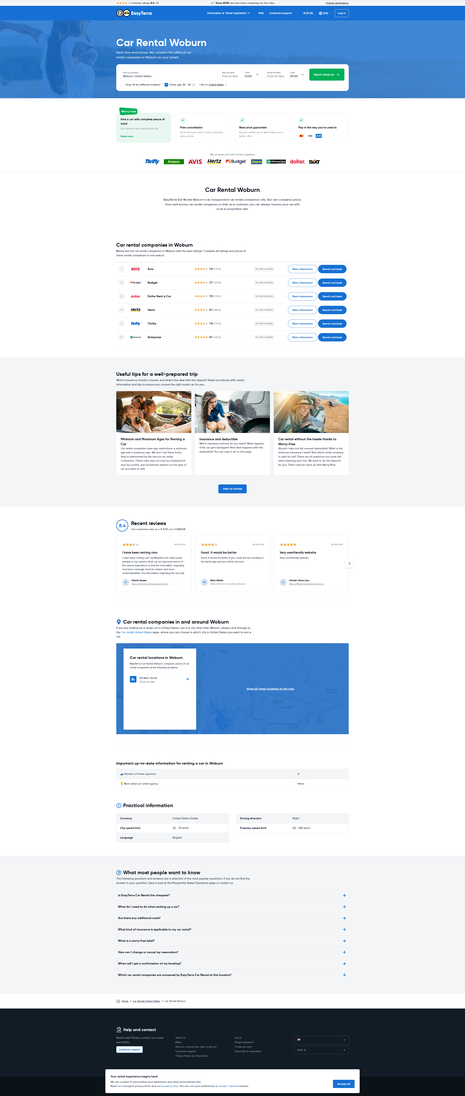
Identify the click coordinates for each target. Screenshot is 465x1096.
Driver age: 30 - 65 (180, 84)
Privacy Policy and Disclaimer (191, 1055)
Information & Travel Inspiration (226, 13)
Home (125, 1001)
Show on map (147, 681)
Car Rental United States (146, 1001)
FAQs (178, 1042)
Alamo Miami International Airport (306, 583)
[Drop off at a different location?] (122, 85)
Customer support (280, 13)
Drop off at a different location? (142, 84)
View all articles (232, 489)
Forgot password (244, 1042)
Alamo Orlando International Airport (150, 583)
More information (302, 269)
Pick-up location (131, 72)
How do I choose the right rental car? (196, 1046)
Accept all (343, 1084)
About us (180, 1037)
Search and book (332, 269)
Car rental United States (136, 632)
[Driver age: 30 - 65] (166, 85)
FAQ (261, 13)
